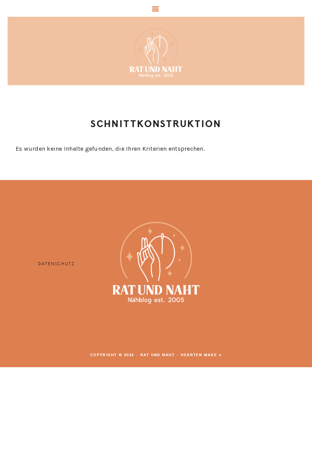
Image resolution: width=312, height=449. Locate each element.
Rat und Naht (156, 53)
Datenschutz (56, 264)
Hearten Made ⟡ (201, 355)
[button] (156, 8)
